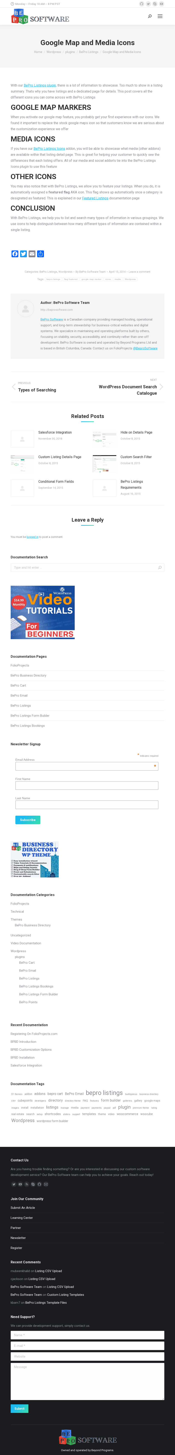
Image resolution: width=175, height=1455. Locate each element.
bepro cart (55, 1094)
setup (39, 1114)
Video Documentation (26, 943)
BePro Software (52, 319)
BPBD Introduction (23, 1042)
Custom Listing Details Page (59, 457)
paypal (107, 1107)
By (91, 271)
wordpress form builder (52, 1121)
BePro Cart (18, 685)
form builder (111, 1100)
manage (65, 1107)
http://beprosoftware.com (57, 309)
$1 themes (16, 1094)
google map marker (92, 279)
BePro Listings (48, 271)
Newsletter (18, 1238)
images (15, 1107)
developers (40, 1100)
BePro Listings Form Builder (30, 716)
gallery (138, 1100)
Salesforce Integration (55, 432)
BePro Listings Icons (49, 149)
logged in (32, 536)
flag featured (71, 279)
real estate (17, 1114)
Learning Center (22, 1218)
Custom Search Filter (136, 457)
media (118, 279)
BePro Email (19, 695)
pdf (114, 1107)
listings (52, 1107)
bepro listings (53, 279)
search (30, 1114)
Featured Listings (95, 198)
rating (154, 1107)
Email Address (85, 759)
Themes (16, 919)
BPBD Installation (23, 1057)
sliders (66, 1114)
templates (89, 1114)
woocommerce (127, 1114)
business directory (148, 1094)
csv (13, 1100)
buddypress (131, 1094)
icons (108, 279)
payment (85, 1107)
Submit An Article (23, 1208)
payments (97, 1107)
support (76, 1114)
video (111, 1114)
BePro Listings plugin (40, 85)
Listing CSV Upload (48, 1271)
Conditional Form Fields (56, 482)
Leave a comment (139, 271)
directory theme (73, 1100)
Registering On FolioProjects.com (34, 1034)
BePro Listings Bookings (28, 726)
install (24, 1107)
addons (39, 1094)
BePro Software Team (26, 1287)
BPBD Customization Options (31, 1050)
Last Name (22, 798)
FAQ (85, 1100)
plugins (20, 957)
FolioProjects (20, 665)
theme (102, 1114)
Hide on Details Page (136, 432)
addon (28, 1094)
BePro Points (28, 1002)
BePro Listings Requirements (132, 485)
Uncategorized (21, 935)
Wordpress (65, 271)
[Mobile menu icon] (160, 16)
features (94, 1100)
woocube (146, 1114)
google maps (152, 1100)
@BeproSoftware (145, 348)
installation (37, 1107)
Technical (17, 912)
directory (55, 1100)
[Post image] (22, 439)
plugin (124, 1107)
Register (16, 1248)
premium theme (141, 1107)
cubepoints (25, 1100)
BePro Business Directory (28, 675)
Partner (16, 1228)
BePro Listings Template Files (46, 1303)
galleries (127, 1100)
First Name (22, 779)
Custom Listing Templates (65, 1295)
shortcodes (53, 1114)
